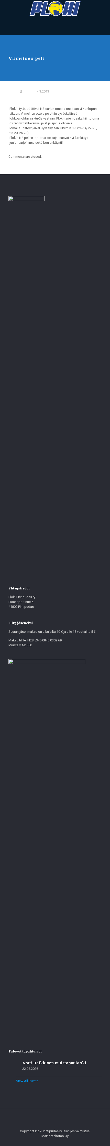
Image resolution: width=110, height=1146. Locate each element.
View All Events (27, 1081)
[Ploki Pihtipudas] (55, 8)
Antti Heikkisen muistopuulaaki (54, 1062)
